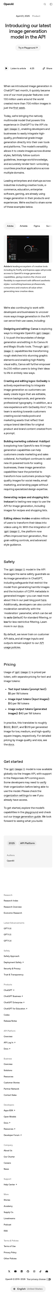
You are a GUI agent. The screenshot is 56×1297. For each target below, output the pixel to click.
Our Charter (9, 1157)
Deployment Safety (14, 962)
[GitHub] (28, 1271)
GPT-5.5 (7, 934)
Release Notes (10, 1021)
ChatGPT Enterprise (14, 1002)
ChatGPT (9, 990)
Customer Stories (12, 1082)
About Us (8, 1150)
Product (36, 16)
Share (49, 68)
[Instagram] (34, 1271)
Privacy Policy (10, 1252)
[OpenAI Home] (9, 4)
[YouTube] (15, 1271)
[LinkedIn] (21, 1271)
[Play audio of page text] (6, 68)
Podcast (7, 1225)
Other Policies (10, 1258)
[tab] (10, 226)
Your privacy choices (36, 1279)
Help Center (10, 1184)
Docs (7, 1049)
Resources (8, 1076)
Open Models (10, 1117)
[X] (9, 1271)
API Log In (9, 1042)
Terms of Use (10, 1246)
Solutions (8, 1070)
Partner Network (11, 1089)
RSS (6, 1231)
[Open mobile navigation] (51, 4)
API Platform (27, 843)
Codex (7, 1015)
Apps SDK (9, 1110)
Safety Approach (11, 956)
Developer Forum (13, 1135)
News (6, 1169)
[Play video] (48, 240)
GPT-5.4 (7, 941)
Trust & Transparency (13, 974)
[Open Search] (45, 4)
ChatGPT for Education (15, 1009)
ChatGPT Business (13, 996)
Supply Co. (9, 1212)
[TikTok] (40, 1271)
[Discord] (46, 1271)
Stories (7, 1200)
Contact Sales (10, 1095)
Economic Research (13, 913)
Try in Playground (29, 48)
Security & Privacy (12, 968)
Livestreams (9, 1218)
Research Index (11, 901)
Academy (8, 1206)
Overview (8, 1036)
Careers (7, 1163)
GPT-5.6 (7, 928)
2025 (12, 843)
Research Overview (13, 907)
